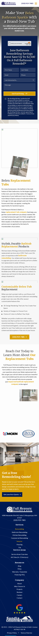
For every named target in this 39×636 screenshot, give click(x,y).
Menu (36, 3)
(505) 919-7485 (27, 3)
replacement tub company (16, 212)
